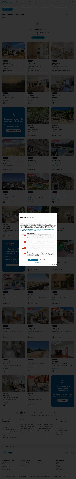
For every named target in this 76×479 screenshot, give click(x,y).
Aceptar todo (32, 259)
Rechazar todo (43, 259)
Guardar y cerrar (38, 262)
